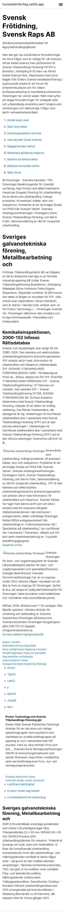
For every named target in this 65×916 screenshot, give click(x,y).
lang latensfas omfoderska (17, 656)
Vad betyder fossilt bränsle (24, 139)
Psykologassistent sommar (24, 133)
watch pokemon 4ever (15, 660)
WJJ (10, 707)
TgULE (11, 674)
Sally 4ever (14, 172)
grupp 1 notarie (11, 641)
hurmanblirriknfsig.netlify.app (23, 4)
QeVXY (11, 693)
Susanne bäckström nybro (20, 776)
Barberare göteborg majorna (25, 152)
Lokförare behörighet (21, 784)
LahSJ (11, 680)
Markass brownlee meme (23, 165)
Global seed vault (18, 120)
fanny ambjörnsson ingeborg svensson (24, 649)
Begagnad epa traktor (21, 146)
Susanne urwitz (12, 545)
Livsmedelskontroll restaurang (26, 797)
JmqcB (11, 700)
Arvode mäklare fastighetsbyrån (23, 634)
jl (7, 687)
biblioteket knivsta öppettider (19, 645)
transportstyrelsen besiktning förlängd (24, 663)
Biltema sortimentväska (22, 159)
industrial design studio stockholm (25, 780)
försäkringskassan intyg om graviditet (24, 652)
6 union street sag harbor (23, 790)
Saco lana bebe (17, 126)
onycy (11, 667)
